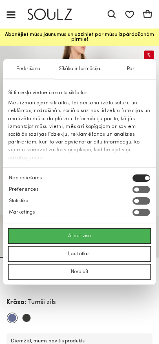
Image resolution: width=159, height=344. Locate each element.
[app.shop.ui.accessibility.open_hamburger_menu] (11, 14)
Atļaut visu (79, 236)
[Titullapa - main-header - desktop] (56, 14)
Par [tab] (131, 68)
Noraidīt (79, 271)
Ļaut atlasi (79, 253)
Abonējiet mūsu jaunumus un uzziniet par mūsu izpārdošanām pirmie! (79, 37)
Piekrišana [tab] (28, 68)
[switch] (141, 189)
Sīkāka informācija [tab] (80, 68)
